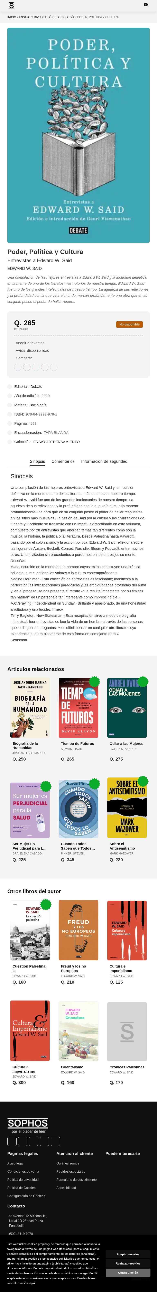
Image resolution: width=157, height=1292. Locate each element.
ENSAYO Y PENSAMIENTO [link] (56, 442)
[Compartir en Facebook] (17, 367)
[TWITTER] (22, 1141)
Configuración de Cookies (26, 1196)
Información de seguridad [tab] (104, 461)
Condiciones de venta (23, 1171)
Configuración (128, 1272)
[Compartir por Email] (44, 367)
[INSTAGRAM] (33, 1141)
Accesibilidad (66, 1188)
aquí (32, 1283)
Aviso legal (15, 1163)
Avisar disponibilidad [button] (32, 351)
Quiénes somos (67, 1163)
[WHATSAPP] (44, 1141)
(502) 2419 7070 (21, 1234)
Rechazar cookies (128, 1263)
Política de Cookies (21, 1188)
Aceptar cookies (128, 1254)
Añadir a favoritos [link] (30, 343)
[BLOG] (55, 1141)
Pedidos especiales (70, 1171)
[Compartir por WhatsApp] (35, 367)
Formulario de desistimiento (76, 1179)
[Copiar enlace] (53, 367)
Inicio (11, 17)
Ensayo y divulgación (36, 17)
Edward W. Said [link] (24, 268)
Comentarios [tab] (63, 461)
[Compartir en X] (26, 367)
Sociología (65, 17)
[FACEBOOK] (12, 1141)
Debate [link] (36, 387)
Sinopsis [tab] (37, 461)
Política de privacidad (23, 1179)
